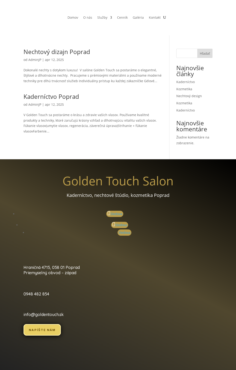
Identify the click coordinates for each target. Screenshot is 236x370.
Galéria (138, 18)
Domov (73, 18)
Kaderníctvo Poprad (51, 96)
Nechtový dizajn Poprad (57, 52)
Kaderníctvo (185, 82)
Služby (102, 18)
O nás (87, 18)
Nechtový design (189, 96)
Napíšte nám (42, 330)
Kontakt (155, 18)
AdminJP (34, 59)
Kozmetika (184, 89)
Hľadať (205, 53)
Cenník (122, 18)
